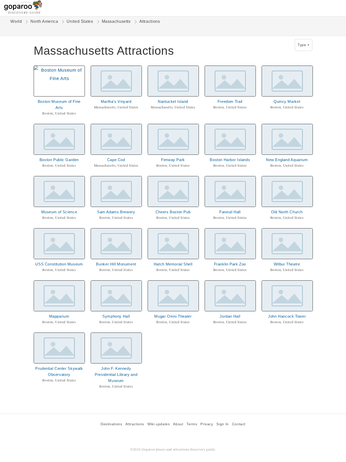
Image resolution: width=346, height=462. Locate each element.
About (178, 424)
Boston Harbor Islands (230, 160)
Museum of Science (59, 212)
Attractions (134, 424)
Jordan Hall (230, 316)
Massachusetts (116, 21)
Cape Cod (116, 160)
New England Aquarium (287, 160)
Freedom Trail (230, 101)
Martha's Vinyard (116, 101)
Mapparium (59, 316)
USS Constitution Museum (59, 264)
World (16, 21)
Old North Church (287, 212)
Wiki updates (158, 424)
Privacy (206, 424)
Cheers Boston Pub (173, 212)
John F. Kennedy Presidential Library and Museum (116, 374)
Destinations (111, 424)
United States (80, 21)
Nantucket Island (173, 101)
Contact (238, 424)
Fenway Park (173, 160)
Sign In (222, 424)
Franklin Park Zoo (230, 264)
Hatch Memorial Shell (173, 264)
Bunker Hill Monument (116, 264)
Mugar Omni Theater (172, 316)
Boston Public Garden (59, 160)
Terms (191, 424)
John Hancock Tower (287, 316)
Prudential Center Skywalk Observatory (59, 371)
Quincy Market (287, 101)
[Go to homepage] (23, 9)
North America (44, 21)
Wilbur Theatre (287, 264)
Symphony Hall (116, 316)
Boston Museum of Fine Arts (59, 104)
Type (302, 45)
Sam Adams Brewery (116, 212)
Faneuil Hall (229, 212)
